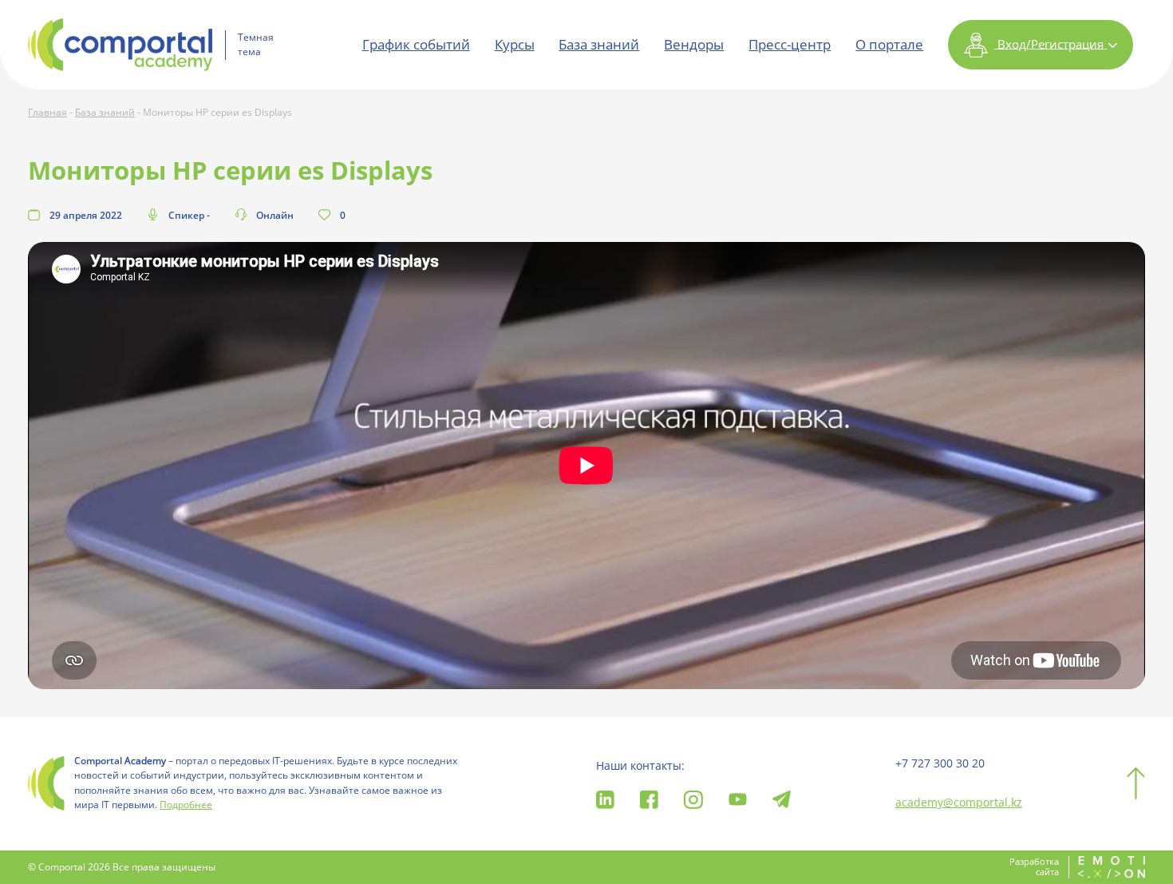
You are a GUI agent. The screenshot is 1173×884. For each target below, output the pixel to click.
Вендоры (694, 44)
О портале (889, 44)
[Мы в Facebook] (649, 798)
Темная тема (256, 44)
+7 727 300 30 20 (940, 763)
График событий (416, 44)
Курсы (515, 44)
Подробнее (186, 804)
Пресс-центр (789, 44)
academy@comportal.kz (958, 802)
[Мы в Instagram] (693, 798)
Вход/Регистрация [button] (1050, 43)
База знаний (599, 44)
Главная (47, 112)
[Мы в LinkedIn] (605, 798)
